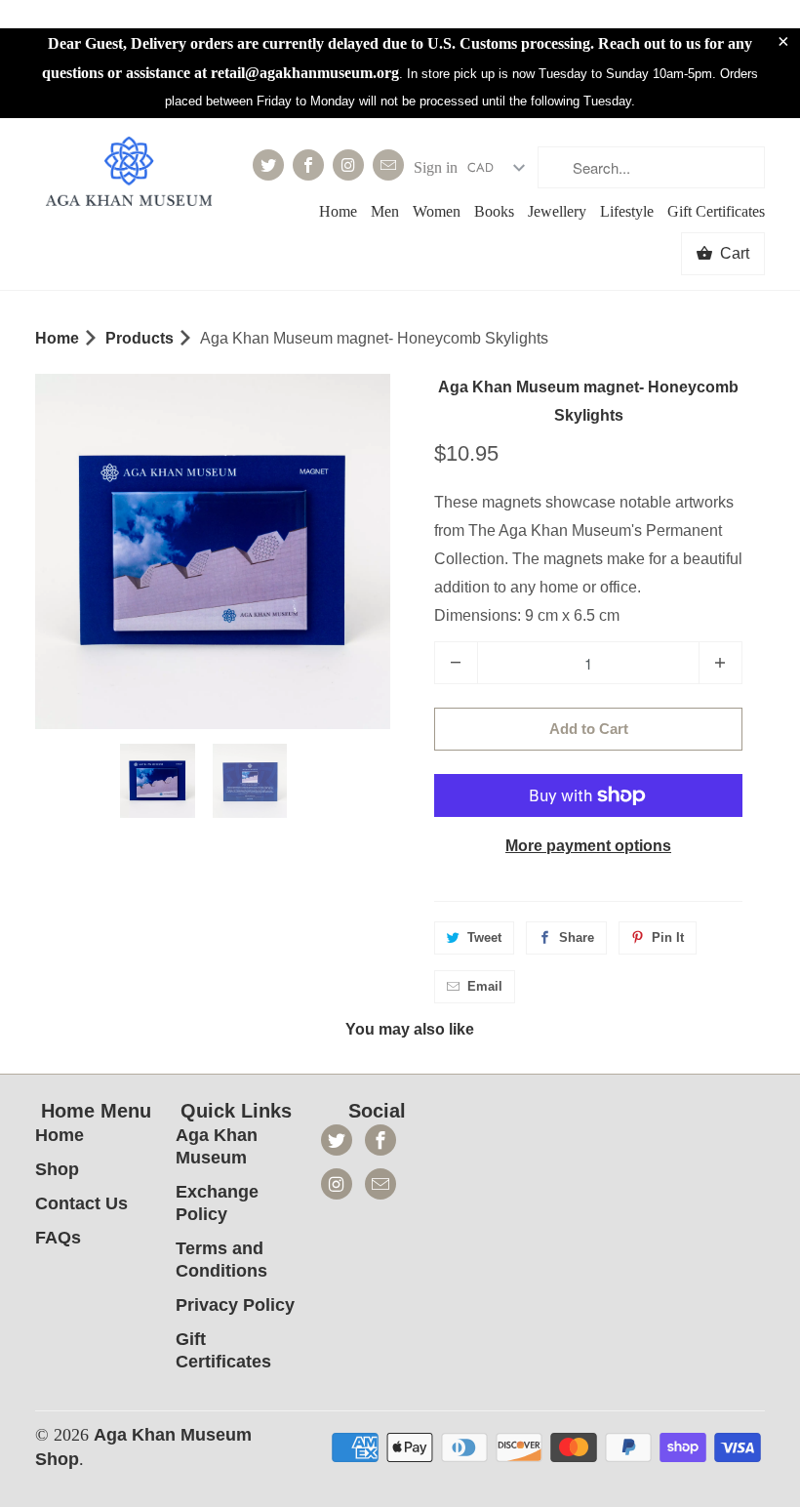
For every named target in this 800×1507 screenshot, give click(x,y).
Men (385, 211)
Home (338, 211)
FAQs (58, 1237)
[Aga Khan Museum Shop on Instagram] (348, 165)
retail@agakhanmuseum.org (305, 72)
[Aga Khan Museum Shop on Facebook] (308, 165)
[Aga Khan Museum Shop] (129, 174)
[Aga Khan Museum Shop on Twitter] (268, 165)
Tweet (484, 937)
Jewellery (557, 211)
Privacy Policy (235, 1305)
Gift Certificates (716, 211)
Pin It (668, 937)
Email (484, 986)
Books (494, 211)
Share (576, 937)
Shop (57, 1169)
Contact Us (81, 1203)
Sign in (436, 167)
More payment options (588, 845)
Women (436, 211)
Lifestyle (627, 211)
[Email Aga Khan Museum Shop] (388, 165)
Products (139, 338)
